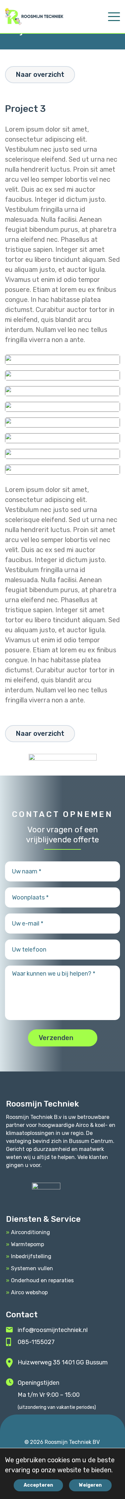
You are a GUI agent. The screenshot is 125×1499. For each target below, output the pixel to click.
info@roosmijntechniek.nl (53, 1330)
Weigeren (90, 1485)
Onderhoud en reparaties (42, 1280)
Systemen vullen (32, 1268)
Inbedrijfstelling (31, 1256)
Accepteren (38, 1485)
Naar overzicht (40, 74)
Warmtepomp (27, 1244)
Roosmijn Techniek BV (72, 1442)
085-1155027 (36, 1342)
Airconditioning (30, 1232)
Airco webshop (29, 1292)
